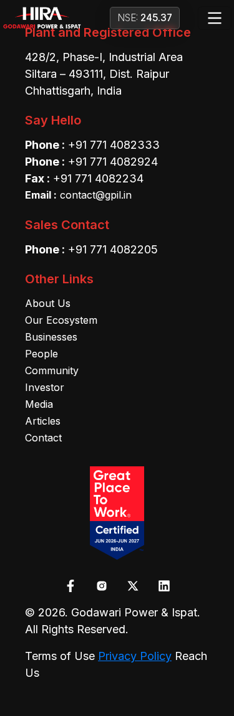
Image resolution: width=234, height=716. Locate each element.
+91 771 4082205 (113, 249)
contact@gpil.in (78, 195)
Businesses (51, 337)
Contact (43, 437)
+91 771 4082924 (113, 161)
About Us (48, 303)
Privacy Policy (135, 655)
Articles (43, 421)
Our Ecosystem (61, 320)
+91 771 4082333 (114, 144)
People (41, 353)
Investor (44, 387)
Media (39, 404)
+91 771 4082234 (98, 178)
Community (52, 370)
